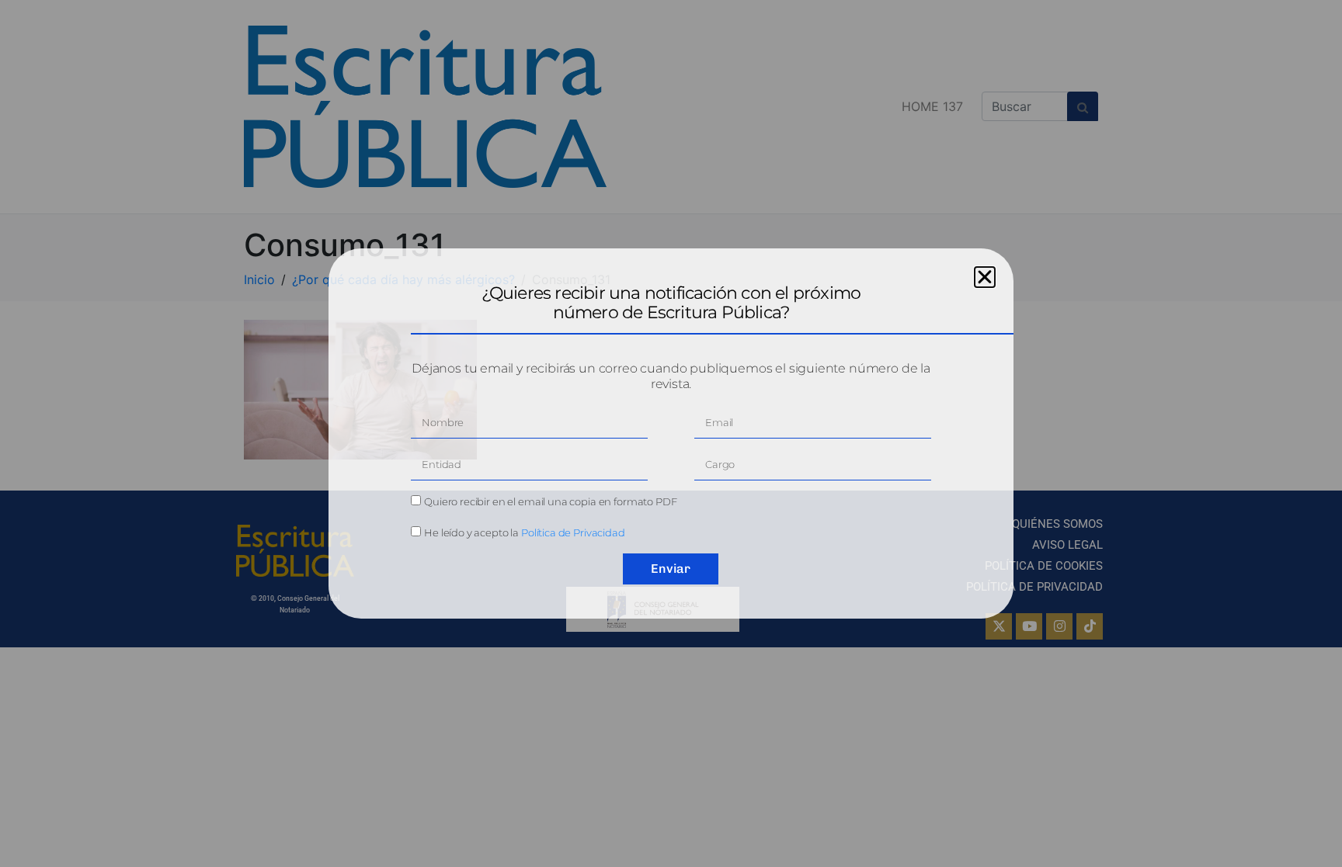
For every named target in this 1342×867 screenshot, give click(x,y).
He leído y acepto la (524, 532)
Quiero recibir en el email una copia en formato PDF (550, 501)
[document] (671, 433)
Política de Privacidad (573, 532)
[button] (984, 277)
